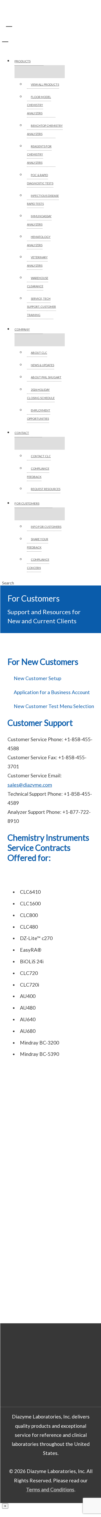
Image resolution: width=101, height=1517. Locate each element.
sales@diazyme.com (30, 785)
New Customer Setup (37, 678)
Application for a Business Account (52, 692)
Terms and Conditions (50, 1489)
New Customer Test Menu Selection (54, 706)
